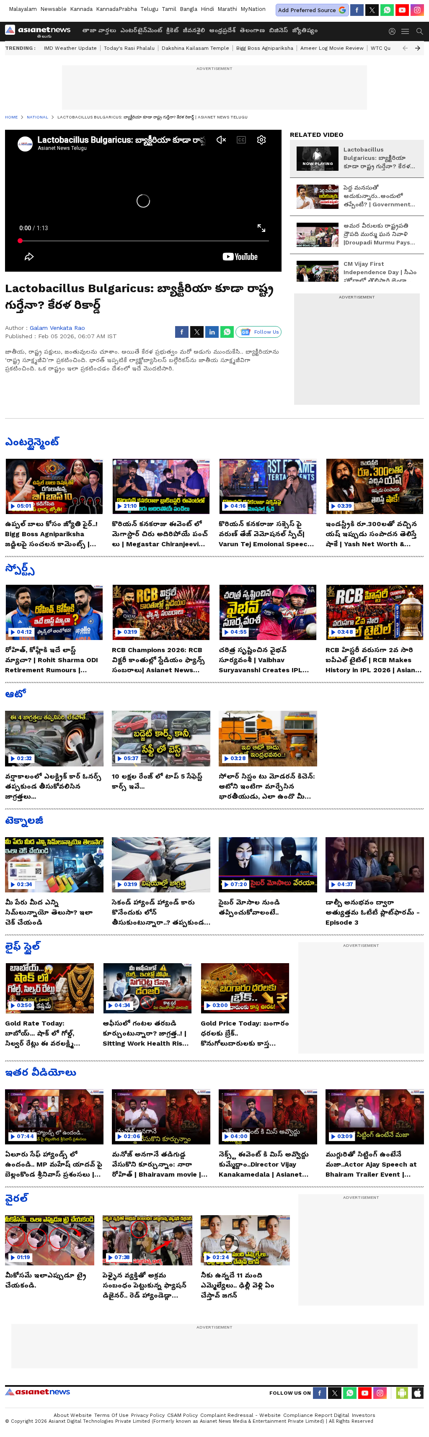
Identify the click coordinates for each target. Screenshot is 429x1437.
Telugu (149, 9)
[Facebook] (357, 10)
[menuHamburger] (405, 31)
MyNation (253, 9)
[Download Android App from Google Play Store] (402, 1393)
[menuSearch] (419, 31)
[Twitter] (372, 10)
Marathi (227, 9)
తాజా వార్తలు (99, 30)
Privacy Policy (148, 1415)
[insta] (417, 10)
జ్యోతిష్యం (305, 30)
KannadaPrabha (116, 9)
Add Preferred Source (307, 10)
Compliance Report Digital (316, 1415)
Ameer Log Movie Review (332, 48)
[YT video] (402, 10)
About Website (73, 1415)
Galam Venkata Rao (57, 327)
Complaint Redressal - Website (240, 1415)
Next (417, 48)
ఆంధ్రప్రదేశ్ (222, 30)
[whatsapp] (387, 10)
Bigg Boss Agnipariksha (264, 48)
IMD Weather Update (70, 48)
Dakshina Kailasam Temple (195, 48)
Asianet (37, 1392)
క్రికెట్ (172, 30)
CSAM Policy (182, 1415)
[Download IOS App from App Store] (417, 1393)
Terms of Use (111, 1415)
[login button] (394, 31)
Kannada (81, 9)
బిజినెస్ (278, 30)
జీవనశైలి (194, 30)
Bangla (188, 9)
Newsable (53, 9)
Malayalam (23, 9)
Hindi (207, 9)
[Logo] (40, 31)
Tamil (169, 9)
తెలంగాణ (252, 30)
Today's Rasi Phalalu (129, 48)
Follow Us (266, 332)
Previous (405, 48)
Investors (363, 1415)
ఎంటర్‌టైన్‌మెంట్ (141, 30)
